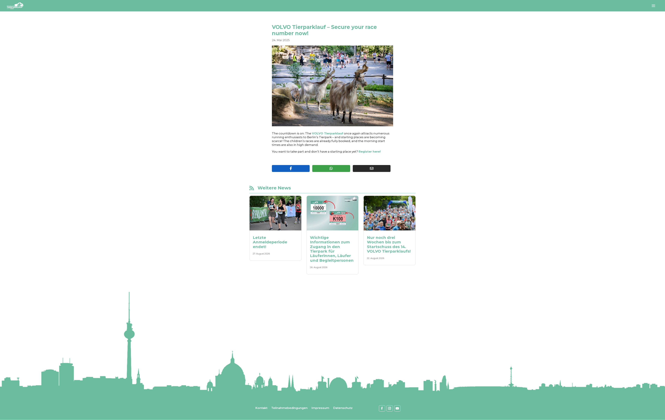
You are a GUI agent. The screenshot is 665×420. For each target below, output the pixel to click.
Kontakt (261, 408)
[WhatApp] (331, 168)
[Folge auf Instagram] (390, 408)
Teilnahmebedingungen (289, 408)
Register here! (370, 151)
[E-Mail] (372, 168)
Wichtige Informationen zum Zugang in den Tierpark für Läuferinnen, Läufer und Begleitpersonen (332, 249)
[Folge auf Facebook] (382, 408)
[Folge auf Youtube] (397, 408)
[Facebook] (291, 168)
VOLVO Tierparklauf (327, 133)
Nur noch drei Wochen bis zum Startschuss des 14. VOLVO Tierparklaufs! (389, 244)
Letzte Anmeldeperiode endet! (270, 242)
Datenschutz (343, 408)
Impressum (320, 408)
